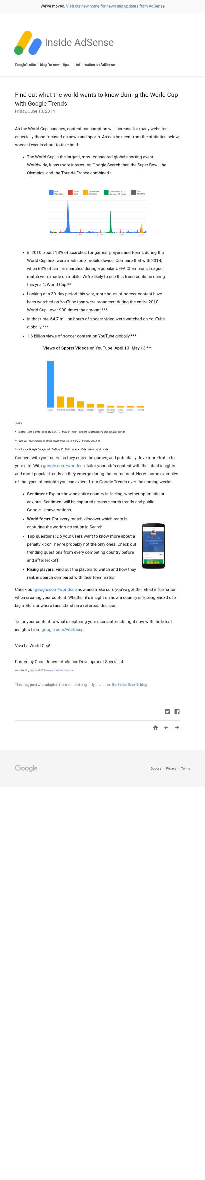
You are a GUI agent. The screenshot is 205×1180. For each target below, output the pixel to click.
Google (156, 768)
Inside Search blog (132, 685)
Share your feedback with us (58, 670)
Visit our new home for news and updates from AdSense (115, 6)
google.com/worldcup (64, 465)
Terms (185, 768)
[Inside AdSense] (79, 57)
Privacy (171, 768)
